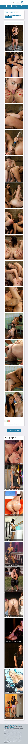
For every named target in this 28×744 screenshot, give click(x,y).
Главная (6, 7)
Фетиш (19, 15)
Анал (11, 15)
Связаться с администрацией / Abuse (12, 725)
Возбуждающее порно (9, 727)
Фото (16, 7)
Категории (11, 7)
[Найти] (22, 2)
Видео (21, 7)
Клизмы (7, 17)
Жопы (15, 15)
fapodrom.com (8, 2)
